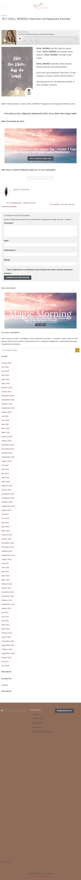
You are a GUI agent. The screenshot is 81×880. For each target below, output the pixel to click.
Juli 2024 (5, 465)
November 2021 (7, 596)
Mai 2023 (5, 523)
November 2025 (7, 400)
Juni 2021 (5, 617)
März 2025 (5, 432)
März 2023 (5, 531)
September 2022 (8, 555)
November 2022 (7, 547)
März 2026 (5, 383)
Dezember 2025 (7, 396)
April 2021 (5, 625)
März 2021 (5, 629)
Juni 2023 (5, 518)
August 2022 (6, 559)
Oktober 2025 (6, 404)
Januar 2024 (6, 490)
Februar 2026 (6, 388)
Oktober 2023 (6, 502)
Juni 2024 (5, 469)
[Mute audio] (26, 40)
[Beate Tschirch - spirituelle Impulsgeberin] (40, 6)
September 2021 (8, 604)
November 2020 (7, 645)
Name (6, 241)
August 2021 (6, 608)
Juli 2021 (5, 613)
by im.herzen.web (41, 876)
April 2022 (5, 576)
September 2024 (8, 457)
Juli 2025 (5, 416)
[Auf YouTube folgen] (13, 866)
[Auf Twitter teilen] (36, 178)
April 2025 (5, 428)
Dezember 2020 (7, 641)
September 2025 (8, 408)
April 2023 (5, 527)
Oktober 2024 (6, 453)
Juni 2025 (5, 420)
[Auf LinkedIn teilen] (48, 178)
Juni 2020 (5, 666)
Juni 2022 (5, 568)
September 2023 (8, 506)
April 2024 (5, 478)
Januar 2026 (6, 392)
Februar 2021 (6, 633)
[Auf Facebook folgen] (2, 866)
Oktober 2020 (6, 649)
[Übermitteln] (77, 350)
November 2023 (7, 498)
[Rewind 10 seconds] (31, 40)
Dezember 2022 (7, 543)
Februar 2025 (6, 437)
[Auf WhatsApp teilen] (29, 178)
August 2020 (6, 657)
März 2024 (5, 482)
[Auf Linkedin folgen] (10, 866)
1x (37, 40)
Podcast (4, 15)
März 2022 (5, 580)
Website (7, 260)
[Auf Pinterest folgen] (7, 866)
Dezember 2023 (7, 494)
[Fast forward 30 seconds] (43, 40)
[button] (5, 6)
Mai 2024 (5, 473)
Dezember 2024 (7, 445)
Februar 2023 (6, 535)
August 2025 (6, 412)
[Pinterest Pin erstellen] (44, 178)
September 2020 (8, 653)
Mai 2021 (5, 621)
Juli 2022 (5, 563)
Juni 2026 (5, 371)
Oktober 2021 (6, 600)
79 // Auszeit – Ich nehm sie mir (62, 204)
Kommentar (9, 223)
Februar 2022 (6, 584)
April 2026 (5, 379)
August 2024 (6, 461)
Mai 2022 (5, 572)
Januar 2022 (6, 588)
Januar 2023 (6, 539)
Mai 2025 (5, 424)
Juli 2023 (5, 514)
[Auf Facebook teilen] (32, 178)
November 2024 (7, 449)
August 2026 (6, 363)
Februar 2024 (6, 486)
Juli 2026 (5, 367)
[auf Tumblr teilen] (52, 178)
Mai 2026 (5, 375)
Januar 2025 (6, 441)
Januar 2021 (6, 637)
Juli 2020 (5, 662)
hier (73, 104)
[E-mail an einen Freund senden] (40, 178)
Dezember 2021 (7, 592)
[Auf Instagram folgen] (5, 866)
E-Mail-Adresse (10, 250)
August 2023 (6, 510)
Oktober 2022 (6, 551)
